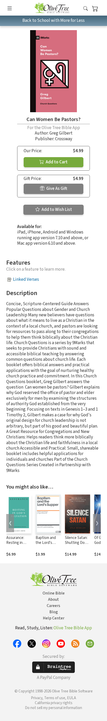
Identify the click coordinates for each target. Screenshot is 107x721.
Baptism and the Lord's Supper (46, 542)
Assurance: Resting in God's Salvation (18, 542)
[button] (85, 8)
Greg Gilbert (60, 133)
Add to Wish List (56, 209)
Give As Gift (56, 188)
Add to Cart (56, 162)
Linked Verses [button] (26, 279)
